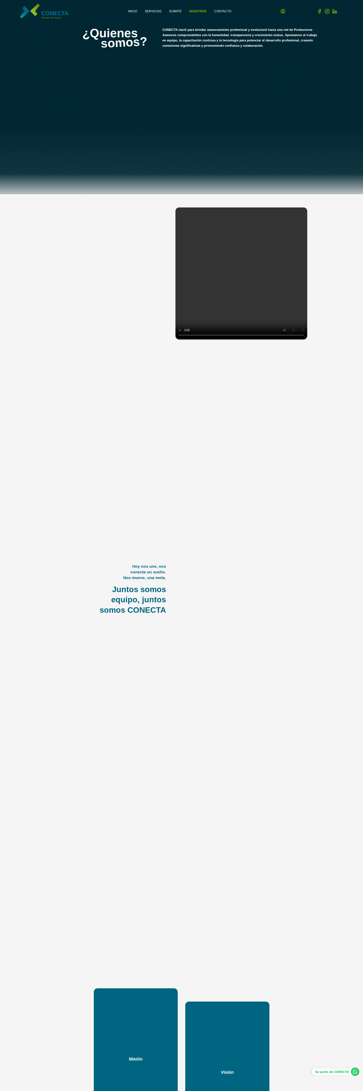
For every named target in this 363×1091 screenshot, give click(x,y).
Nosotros (198, 11)
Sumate (175, 11)
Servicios (153, 11)
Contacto (222, 11)
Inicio (132, 11)
